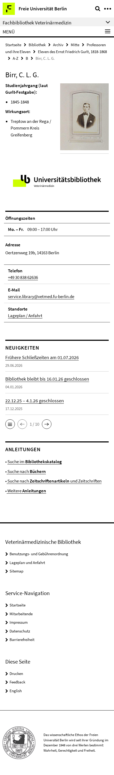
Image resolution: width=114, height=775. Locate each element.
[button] (10, 424)
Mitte (75, 44)
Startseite (13, 44)
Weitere (26, 491)
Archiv (58, 44)
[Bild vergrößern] (84, 116)
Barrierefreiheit (22, 639)
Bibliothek (37, 44)
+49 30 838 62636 (23, 277)
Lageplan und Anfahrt (27, 562)
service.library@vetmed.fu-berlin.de (41, 296)
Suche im (34, 461)
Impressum (19, 622)
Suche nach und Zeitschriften (54, 481)
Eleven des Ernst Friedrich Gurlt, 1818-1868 (72, 51)
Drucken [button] (16, 673)
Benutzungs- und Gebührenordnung (39, 553)
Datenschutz (20, 631)
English (16, 690)
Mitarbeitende (21, 613)
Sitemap (16, 571)
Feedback (17, 681)
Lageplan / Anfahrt (25, 315)
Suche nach (26, 471)
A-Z (15, 58)
